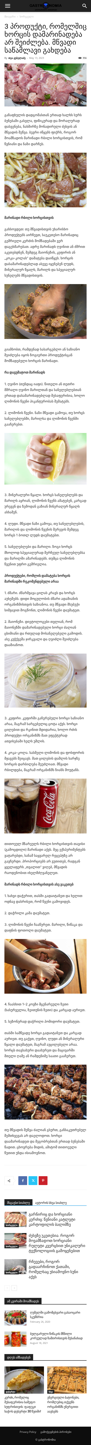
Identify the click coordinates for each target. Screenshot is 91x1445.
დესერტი (10, 1391)
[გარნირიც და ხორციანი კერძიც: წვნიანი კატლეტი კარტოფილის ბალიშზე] (15, 1219)
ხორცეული (27, 16)
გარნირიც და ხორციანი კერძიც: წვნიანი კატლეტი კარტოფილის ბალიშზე (52, 1219)
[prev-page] (7, 1288)
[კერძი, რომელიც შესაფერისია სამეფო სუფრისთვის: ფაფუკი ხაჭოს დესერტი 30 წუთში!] (24, 1380)
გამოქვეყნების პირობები (55, 1432)
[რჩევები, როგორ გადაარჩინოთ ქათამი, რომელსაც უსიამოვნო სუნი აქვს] (15, 1266)
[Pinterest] (43, 1180)
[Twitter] (32, 1180)
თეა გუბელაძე (17, 58)
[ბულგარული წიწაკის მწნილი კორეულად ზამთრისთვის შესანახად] (15, 1339)
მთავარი (9, 16)
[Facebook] (22, 1180)
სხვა (51, 1391)
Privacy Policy (28, 1432)
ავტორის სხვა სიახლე (51, 1202)
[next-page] (14, 1288)
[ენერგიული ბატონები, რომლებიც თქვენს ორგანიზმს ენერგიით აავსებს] (67, 1380)
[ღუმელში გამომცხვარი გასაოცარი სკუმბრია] (15, 1318)
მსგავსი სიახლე (18, 1202)
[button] (7, 6)
